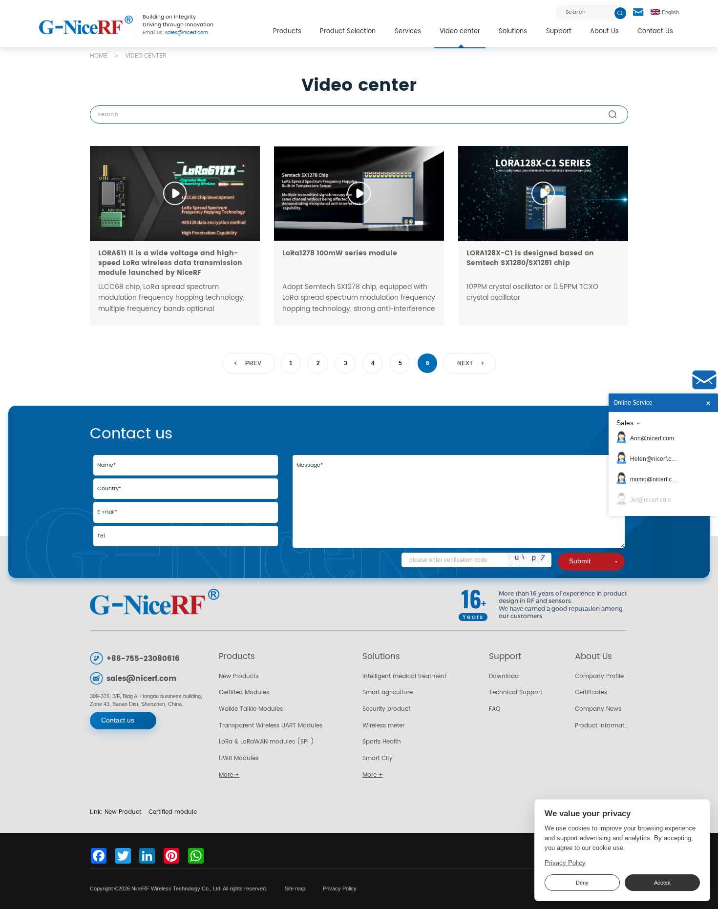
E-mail (107, 512)
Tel (101, 536)
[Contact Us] (704, 379)
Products (287, 31)
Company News (598, 709)
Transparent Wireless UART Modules (270, 725)
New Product (123, 812)
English (670, 12)
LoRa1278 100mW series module (339, 253)
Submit (580, 561)
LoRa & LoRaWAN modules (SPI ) (266, 741)
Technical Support (515, 692)
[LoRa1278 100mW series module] (359, 193)
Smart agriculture (387, 692)
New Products (238, 676)
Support (558, 31)
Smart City (377, 758)
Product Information (601, 725)
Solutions (513, 31)
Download (504, 676)
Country (109, 488)
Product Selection (348, 31)
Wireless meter (383, 725)
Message (309, 465)
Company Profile (599, 676)
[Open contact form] (638, 12)
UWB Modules (238, 758)
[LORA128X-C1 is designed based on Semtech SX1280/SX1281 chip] (543, 193)
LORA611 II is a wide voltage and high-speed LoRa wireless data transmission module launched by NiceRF (170, 263)
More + (229, 775)
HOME (98, 55)
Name (106, 465)
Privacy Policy (340, 888)
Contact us (117, 720)
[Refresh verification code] (529, 560)
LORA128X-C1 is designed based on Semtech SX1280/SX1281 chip (530, 258)
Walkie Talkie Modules (251, 709)
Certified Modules (244, 692)
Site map (295, 888)
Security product (386, 709)
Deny (582, 883)
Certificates (591, 692)
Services (408, 31)
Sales (625, 423)
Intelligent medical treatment (404, 676)
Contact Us (655, 31)
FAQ (494, 709)
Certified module (172, 812)
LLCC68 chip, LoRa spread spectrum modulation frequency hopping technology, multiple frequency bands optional (171, 298)
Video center (460, 31)
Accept (662, 883)
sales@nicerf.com (175, 33)
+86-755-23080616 (143, 659)
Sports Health (381, 741)
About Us (604, 31)
